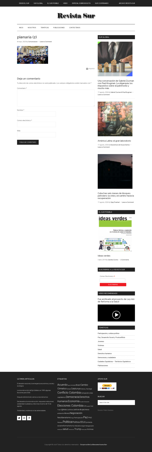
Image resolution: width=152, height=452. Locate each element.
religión (83, 426)
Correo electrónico (24, 120)
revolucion (59, 429)
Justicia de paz (79, 410)
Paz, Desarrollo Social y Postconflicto (111, 337)
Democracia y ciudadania (107, 358)
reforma (65, 426)
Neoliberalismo (64, 417)
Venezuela (84, 429)
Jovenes (101, 341)
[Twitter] (19, 418)
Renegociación (90, 426)
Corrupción (85, 393)
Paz (85, 417)
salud (65, 429)
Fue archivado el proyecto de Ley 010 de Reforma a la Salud (116, 300)
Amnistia (72, 385)
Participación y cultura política (108, 333)
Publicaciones (103, 366)
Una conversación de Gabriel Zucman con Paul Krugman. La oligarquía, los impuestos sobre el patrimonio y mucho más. (116, 84)
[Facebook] (29, 418)
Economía (74, 401)
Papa (72, 417)
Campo (69, 389)
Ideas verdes (104, 256)
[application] (116, 314)
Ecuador (82, 401)
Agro (69, 385)
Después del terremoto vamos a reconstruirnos (32, 397)
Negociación (76, 413)
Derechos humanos (105, 353)
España (88, 406)
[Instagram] (24, 418)
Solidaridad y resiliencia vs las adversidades (31, 410)
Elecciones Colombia (70, 405)
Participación (78, 418)
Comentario (22, 88)
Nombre (20, 110)
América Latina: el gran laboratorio (114, 141)
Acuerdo (62, 384)
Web (18, 131)
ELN (84, 406)
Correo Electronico (107, 276)
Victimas (101, 345)
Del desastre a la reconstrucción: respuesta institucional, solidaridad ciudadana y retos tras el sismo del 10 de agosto (35, 404)
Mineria (66, 413)
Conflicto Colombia (69, 392)
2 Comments (124, 260)
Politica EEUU (79, 422)
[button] (116, 315)
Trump (77, 429)
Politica (67, 422)
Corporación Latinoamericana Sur (76, 15)
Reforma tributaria (74, 426)
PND (90, 418)
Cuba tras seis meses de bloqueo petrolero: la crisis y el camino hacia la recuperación (116, 195)
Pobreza (59, 422)
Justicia (70, 410)
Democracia (72, 396)
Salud (100, 349)
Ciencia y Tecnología (86, 389)
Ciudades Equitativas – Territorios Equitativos (114, 362)
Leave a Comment (46, 41)
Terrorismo (71, 429)
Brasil (78, 385)
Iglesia (64, 409)
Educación (86, 401)
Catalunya (76, 388)
